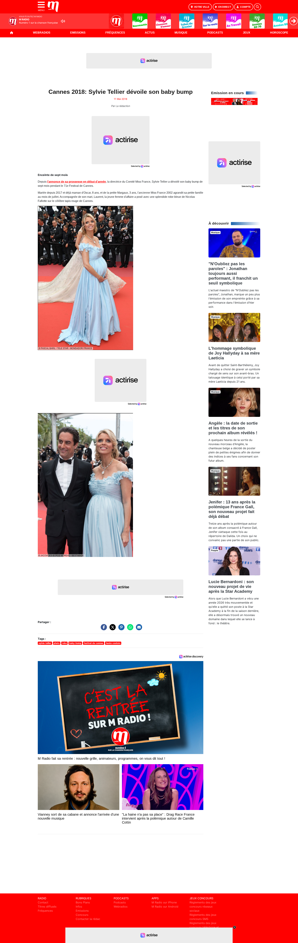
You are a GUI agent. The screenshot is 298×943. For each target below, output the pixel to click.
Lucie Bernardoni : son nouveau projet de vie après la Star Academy (231, 586)
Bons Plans (83, 902)
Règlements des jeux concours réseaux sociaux (203, 906)
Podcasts (215, 32)
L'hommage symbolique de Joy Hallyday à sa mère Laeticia (234, 353)
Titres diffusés (47, 906)
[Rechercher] (257, 6)
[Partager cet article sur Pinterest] (121, 629)
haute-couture (113, 643)
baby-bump (75, 643)
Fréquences (115, 32)
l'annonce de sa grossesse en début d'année (76, 181)
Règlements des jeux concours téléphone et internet (204, 927)
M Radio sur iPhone (164, 902)
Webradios (41, 32)
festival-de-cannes (93, 643)
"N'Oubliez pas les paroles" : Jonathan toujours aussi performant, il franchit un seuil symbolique (233, 273)
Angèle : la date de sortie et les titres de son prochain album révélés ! (233, 428)
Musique (181, 32)
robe (64, 643)
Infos (79, 906)
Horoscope (279, 32)
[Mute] (63, 21)
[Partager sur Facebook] (103, 629)
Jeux (246, 32)
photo (56, 643)
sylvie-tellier (45, 643)
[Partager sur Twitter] (112, 629)
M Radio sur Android (165, 906)
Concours (82, 914)
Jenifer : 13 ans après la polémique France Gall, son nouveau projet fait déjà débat (231, 509)
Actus (150, 32)
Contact (43, 902)
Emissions (78, 32)
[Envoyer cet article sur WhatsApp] (129, 629)
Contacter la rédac (88, 919)
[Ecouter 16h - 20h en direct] (234, 101)
